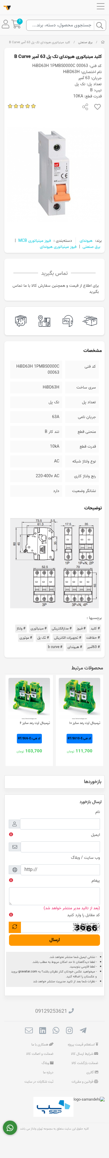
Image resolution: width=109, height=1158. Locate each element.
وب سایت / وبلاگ (85, 857)
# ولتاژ (21, 628)
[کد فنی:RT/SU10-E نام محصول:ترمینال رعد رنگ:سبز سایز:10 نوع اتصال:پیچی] (79, 698)
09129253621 (51, 1011)
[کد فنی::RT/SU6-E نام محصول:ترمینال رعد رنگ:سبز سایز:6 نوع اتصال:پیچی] (29, 698)
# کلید (95, 628)
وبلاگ (46, 1063)
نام (97, 812)
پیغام (96, 880)
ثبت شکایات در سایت (38, 1081)
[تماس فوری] (10, 1128)
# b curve (55, 647)
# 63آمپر (93, 647)
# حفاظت (93, 637)
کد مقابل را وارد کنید (83, 915)
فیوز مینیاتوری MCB (34, 240)
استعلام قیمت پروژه (82, 1044)
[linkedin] (42, 1031)
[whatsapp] (56, 1031)
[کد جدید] (15, 927)
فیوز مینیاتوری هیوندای (58, 247)
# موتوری (25, 637)
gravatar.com (27, 971)
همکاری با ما (40, 1044)
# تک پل (43, 637)
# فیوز (81, 628)
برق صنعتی (85, 42)
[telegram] (82, 1031)
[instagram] (69, 1031)
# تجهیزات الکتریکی (67, 637)
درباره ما (48, 1072)
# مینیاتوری (39, 628)
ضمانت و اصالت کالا (39, 1054)
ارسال (54, 940)
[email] (29, 1031)
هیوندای (86, 240)
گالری (90, 1072)
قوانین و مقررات (83, 1081)
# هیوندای (74, 647)
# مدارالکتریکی (62, 628)
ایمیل (95, 835)
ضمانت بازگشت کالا (85, 1063)
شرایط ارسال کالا (82, 1054)
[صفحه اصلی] (103, 42)
